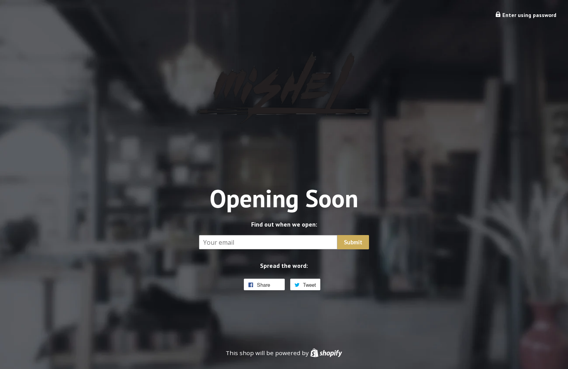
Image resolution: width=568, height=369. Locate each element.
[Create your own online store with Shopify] (326, 353)
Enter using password (528, 15)
